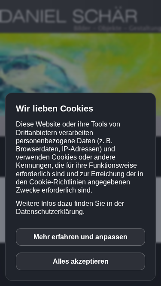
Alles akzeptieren (81, 261)
